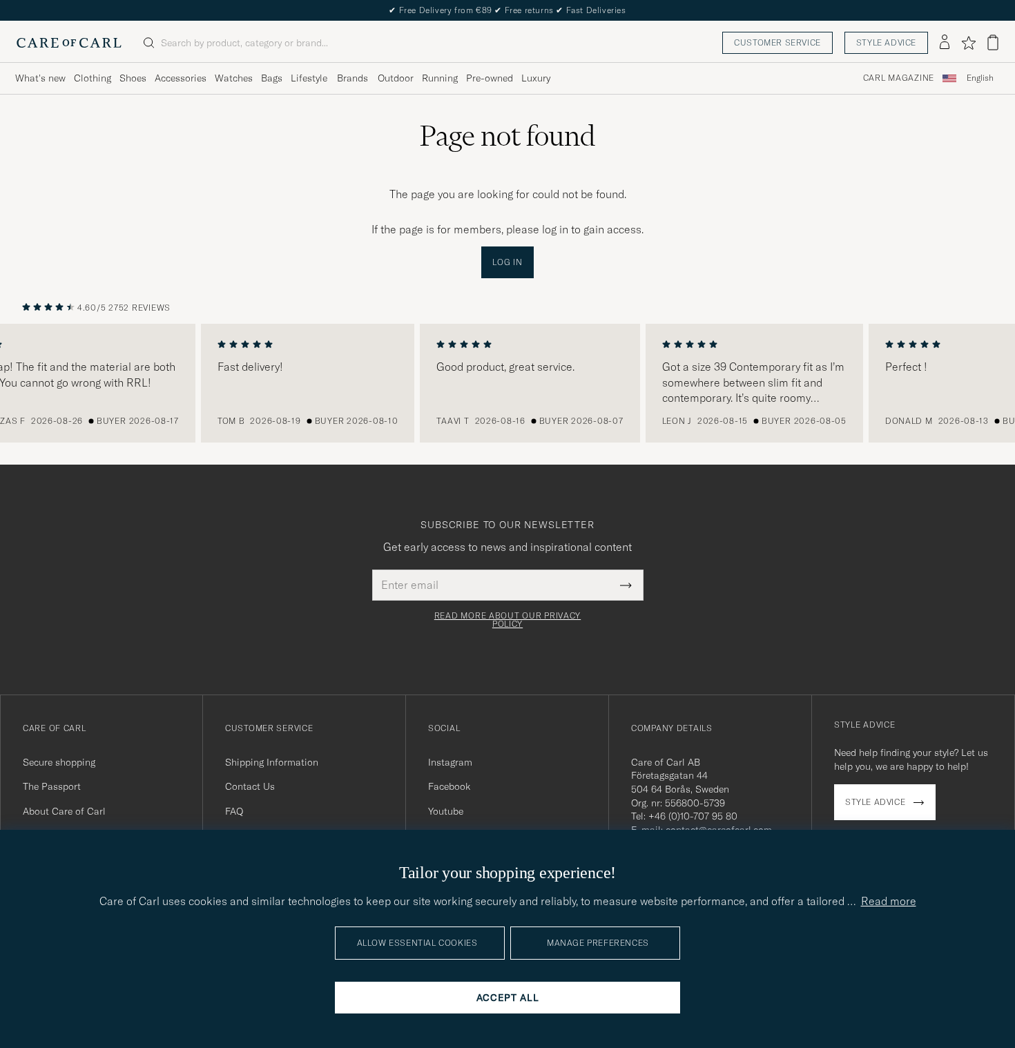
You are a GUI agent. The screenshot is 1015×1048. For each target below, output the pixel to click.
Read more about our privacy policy (507, 620)
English (980, 78)
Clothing (92, 78)
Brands (352, 78)
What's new (40, 78)
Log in (507, 262)
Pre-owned (489, 78)
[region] (507, 383)
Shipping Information (271, 762)
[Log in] (944, 43)
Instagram (450, 762)
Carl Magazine (898, 78)
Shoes (132, 78)
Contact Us (250, 786)
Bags (271, 78)
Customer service (777, 42)
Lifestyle (309, 78)
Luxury (535, 78)
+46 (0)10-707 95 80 (692, 816)
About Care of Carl (64, 811)
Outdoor (396, 78)
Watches (234, 78)
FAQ (234, 811)
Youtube (445, 811)
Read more (888, 901)
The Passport (52, 786)
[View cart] (993, 42)
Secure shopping (59, 762)
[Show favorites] (968, 43)
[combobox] (980, 78)
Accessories (180, 78)
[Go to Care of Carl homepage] (69, 42)
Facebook (449, 786)
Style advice (886, 42)
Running (440, 78)
